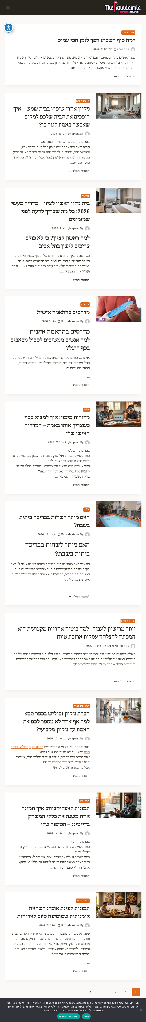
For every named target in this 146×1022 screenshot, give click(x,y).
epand (121, 49)
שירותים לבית (81, 706)
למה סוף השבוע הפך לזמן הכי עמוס (96, 40)
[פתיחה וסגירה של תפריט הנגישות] (8, 27)
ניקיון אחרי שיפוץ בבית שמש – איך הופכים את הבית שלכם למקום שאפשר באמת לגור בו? (51, 117)
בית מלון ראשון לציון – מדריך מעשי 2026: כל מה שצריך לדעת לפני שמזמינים (50, 212)
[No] (141, 1010)
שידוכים (84, 800)
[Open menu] (8, 7)
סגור (86, 1016)
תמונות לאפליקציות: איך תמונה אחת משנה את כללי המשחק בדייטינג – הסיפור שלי (55, 816)
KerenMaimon (70, 321)
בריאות (85, 304)
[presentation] (118, 106)
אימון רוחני (128, 32)
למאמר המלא (124, 76)
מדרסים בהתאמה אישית (63, 312)
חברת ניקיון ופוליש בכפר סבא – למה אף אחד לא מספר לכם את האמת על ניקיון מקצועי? (55, 722)
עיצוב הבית (82, 101)
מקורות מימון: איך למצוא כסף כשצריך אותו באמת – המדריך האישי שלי (57, 425)
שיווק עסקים (128, 621)
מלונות (85, 195)
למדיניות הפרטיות (68, 1016)
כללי (86, 409)
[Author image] (133, 49)
